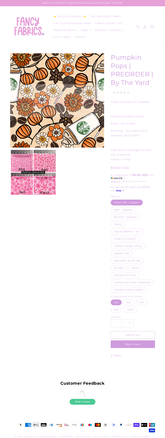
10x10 (130, 309)
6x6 (141, 302)
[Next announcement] (153, 3)
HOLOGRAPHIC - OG (127, 231)
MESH (135, 268)
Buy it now (133, 344)
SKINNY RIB (121, 253)
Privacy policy (83, 436)
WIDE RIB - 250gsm (126, 202)
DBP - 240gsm (123, 209)
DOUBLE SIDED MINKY (128, 289)
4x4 (129, 302)
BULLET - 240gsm (125, 217)
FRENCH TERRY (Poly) (128, 246)
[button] (65, 30)
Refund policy (66, 436)
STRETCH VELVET (125, 238)
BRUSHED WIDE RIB (127, 260)
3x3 (116, 302)
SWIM (117, 224)
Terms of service (101, 436)
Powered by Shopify (46, 436)
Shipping (115, 181)
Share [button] (117, 355)
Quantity (116, 316)
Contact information (140, 436)
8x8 (116, 309)
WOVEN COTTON (125, 275)
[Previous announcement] (11, 3)
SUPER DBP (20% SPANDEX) (132, 282)
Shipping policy (119, 436)
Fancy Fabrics (29, 436)
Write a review (82, 401)
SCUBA (118, 268)
